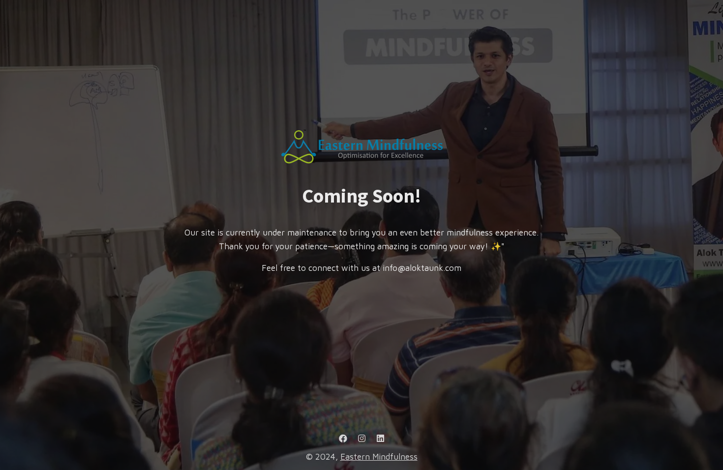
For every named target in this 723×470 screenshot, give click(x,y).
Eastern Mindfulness (379, 457)
